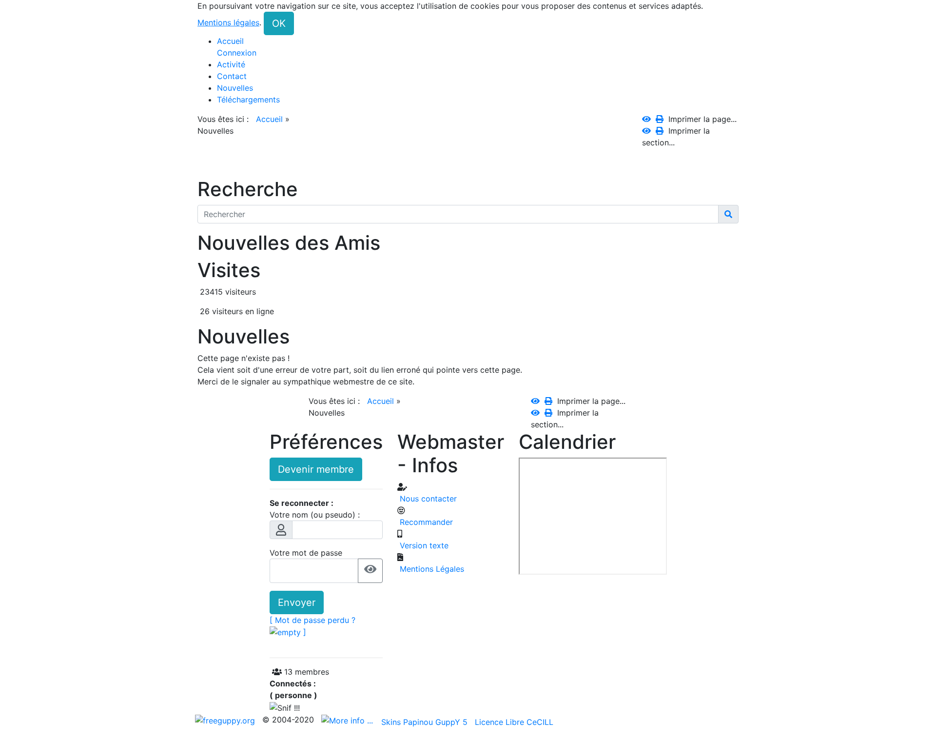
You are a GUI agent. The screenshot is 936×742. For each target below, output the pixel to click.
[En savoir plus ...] (348, 719)
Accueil (269, 119)
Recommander (425, 522)
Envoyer (296, 602)
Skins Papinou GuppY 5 (426, 722)
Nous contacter (427, 498)
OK (279, 23)
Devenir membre (316, 469)
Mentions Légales (430, 569)
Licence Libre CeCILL (514, 722)
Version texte (422, 545)
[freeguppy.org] (226, 719)
